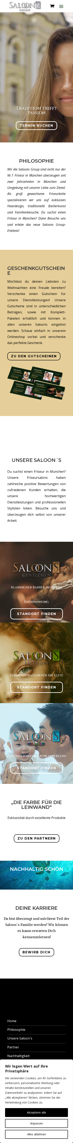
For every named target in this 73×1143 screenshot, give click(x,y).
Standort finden (36, 614)
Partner (13, 1047)
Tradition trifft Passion (36, 111)
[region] (36, 1101)
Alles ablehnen (36, 1134)
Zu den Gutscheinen (34, 356)
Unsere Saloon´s (19, 1038)
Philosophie (16, 1029)
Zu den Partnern (36, 838)
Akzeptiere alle (36, 1112)
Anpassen (36, 1123)
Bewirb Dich (36, 952)
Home (11, 1021)
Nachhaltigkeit (18, 1056)
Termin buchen (36, 126)
